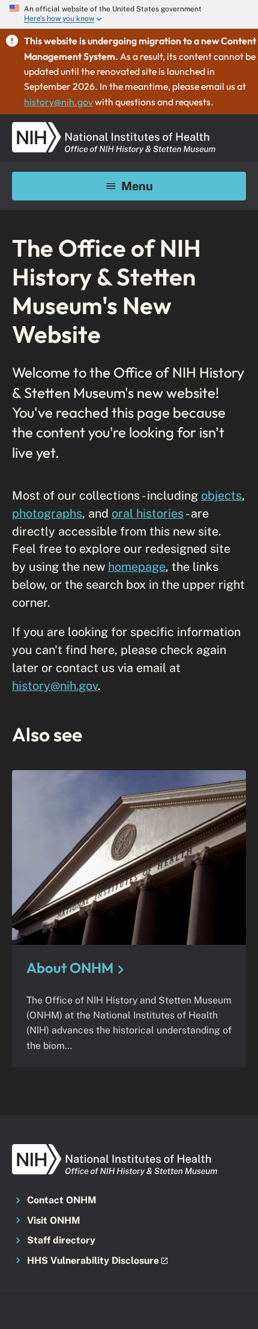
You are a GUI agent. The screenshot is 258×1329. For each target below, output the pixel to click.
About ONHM (69, 968)
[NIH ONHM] (114, 125)
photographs (47, 513)
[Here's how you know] (129, 14)
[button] (129, 1261)
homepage (137, 566)
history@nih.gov (58, 102)
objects (221, 495)
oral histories (148, 513)
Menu (137, 186)
